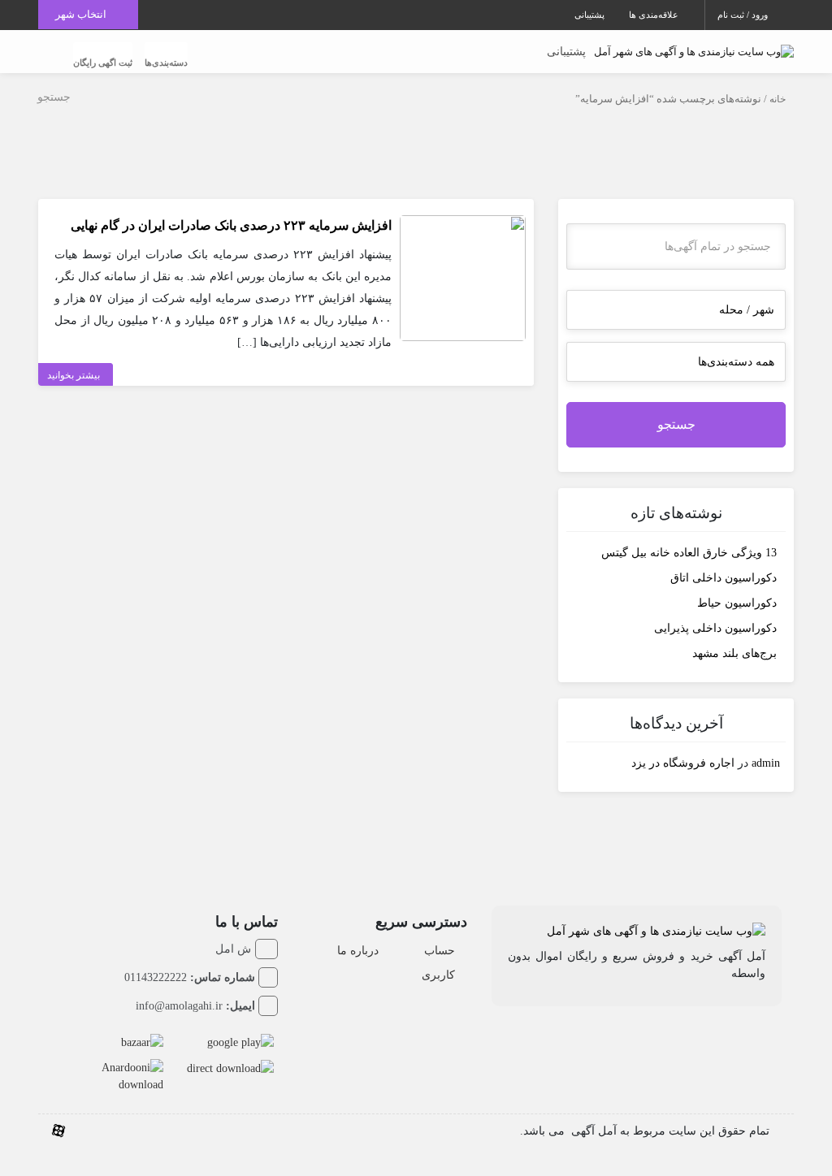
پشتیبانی (589, 14)
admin (766, 763)
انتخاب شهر (82, 14)
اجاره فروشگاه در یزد (682, 763)
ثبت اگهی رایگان (102, 62)
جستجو (676, 424)
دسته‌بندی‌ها (166, 62)
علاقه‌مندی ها (655, 14)
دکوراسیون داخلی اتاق (723, 578)
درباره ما (358, 951)
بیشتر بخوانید (73, 375)
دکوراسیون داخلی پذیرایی (715, 628)
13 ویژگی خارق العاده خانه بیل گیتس (689, 553)
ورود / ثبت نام (743, 14)
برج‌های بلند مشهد (734, 653)
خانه (777, 99)
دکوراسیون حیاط (737, 603)
